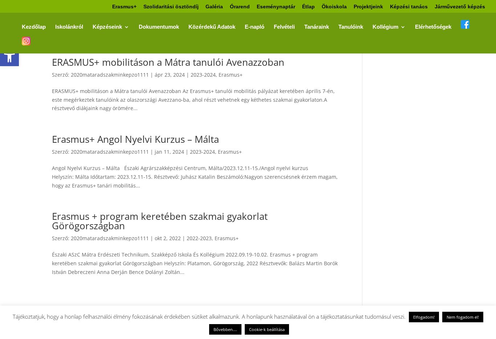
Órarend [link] (240, 6)
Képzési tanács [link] (409, 6)
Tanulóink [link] (350, 27)
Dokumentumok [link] (159, 27)
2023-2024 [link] (203, 74)
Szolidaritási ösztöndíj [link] (171, 6)
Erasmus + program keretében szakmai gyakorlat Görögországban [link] (160, 221)
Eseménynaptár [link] (276, 6)
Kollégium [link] (385, 27)
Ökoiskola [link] (334, 6)
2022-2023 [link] (199, 238)
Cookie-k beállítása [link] (267, 329)
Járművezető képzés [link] (460, 6)
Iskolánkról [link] (69, 27)
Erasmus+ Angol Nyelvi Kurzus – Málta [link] (135, 139)
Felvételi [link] (284, 27)
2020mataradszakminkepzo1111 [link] (110, 74)
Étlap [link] (308, 6)
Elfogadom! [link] (424, 317)
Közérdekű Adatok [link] (211, 27)
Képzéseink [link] (107, 27)
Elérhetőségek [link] (433, 27)
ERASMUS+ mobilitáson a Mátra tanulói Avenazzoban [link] (168, 62)
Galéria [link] (214, 6)
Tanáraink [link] (316, 27)
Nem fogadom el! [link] (463, 317)
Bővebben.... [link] (225, 329)
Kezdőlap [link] (34, 27)
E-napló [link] (254, 27)
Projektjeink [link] (368, 6)
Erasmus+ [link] (124, 6)
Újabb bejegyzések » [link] (316, 302)
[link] (9, 56)
